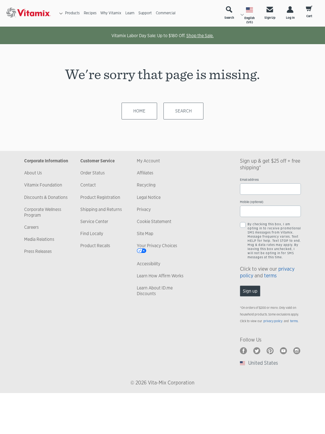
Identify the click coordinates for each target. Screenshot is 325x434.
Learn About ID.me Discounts (155, 290)
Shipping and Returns (101, 209)
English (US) (249, 20)
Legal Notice (149, 197)
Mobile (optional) (251, 202)
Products (72, 13)
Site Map (145, 233)
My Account (148, 161)
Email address (249, 180)
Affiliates (145, 173)
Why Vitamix (110, 13)
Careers (31, 227)
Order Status (92, 173)
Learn (129, 13)
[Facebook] (243, 350)
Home (139, 111)
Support (145, 13)
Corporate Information (46, 161)
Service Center (94, 221)
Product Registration (100, 197)
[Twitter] (256, 350)
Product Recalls (95, 245)
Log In (290, 18)
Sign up (250, 291)
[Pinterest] (270, 350)
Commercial (166, 13)
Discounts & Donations (46, 197)
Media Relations (39, 239)
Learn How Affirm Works (160, 276)
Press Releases (38, 251)
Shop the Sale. (200, 35)
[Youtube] (283, 350)
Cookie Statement (154, 221)
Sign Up (269, 18)
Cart (309, 16)
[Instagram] (296, 350)
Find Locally (91, 233)
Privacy (144, 209)
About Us (33, 173)
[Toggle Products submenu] (60, 13)
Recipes (90, 13)
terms (270, 275)
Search (229, 18)
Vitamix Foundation (43, 185)
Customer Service (97, 161)
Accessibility (148, 264)
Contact (88, 185)
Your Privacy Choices (157, 245)
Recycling (146, 185)
